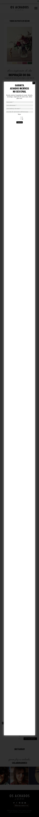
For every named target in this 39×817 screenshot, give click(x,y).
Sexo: (19, 114)
